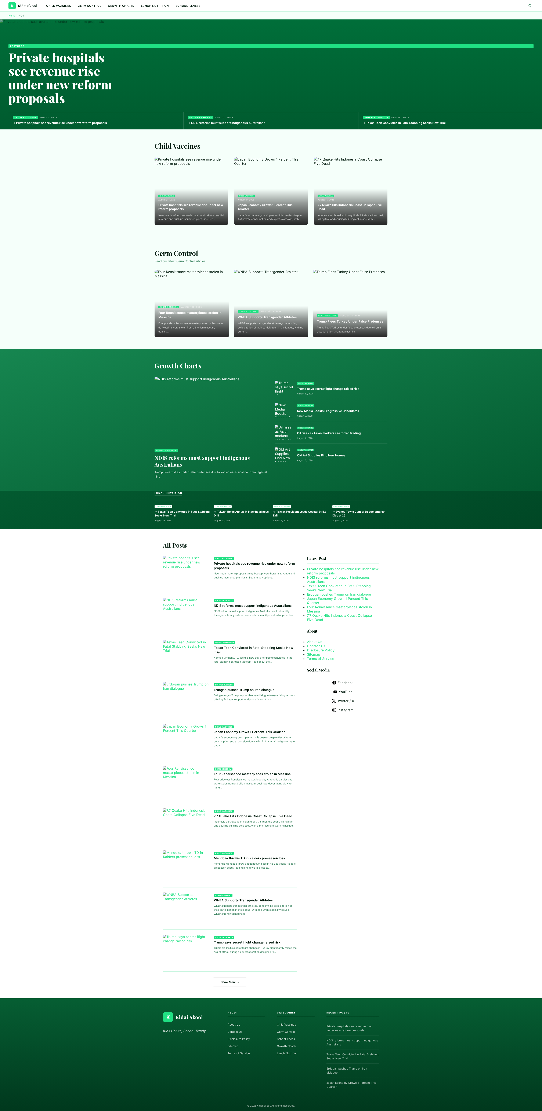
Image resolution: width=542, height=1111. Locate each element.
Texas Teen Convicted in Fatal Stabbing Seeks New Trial (406, 123)
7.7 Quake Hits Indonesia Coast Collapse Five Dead (350, 207)
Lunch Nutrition (155, 5)
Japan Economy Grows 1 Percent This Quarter (265, 207)
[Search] (530, 5)
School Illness (188, 5)
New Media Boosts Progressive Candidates (328, 411)
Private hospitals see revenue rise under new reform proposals (60, 77)
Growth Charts (121, 5)
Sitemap (313, 654)
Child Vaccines (58, 5)
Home (11, 15)
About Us (314, 642)
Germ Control (89, 5)
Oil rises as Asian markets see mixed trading (329, 433)
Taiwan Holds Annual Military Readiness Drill (241, 513)
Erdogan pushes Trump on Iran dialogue (244, 690)
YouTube (346, 692)
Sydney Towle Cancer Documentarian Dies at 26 (358, 513)
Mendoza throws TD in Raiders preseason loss (249, 858)
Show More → (230, 982)
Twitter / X (345, 701)
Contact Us (316, 646)
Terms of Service (320, 658)
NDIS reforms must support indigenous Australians (228, 123)
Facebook (346, 683)
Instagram (346, 710)
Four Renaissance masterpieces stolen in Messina (189, 315)
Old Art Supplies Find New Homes (321, 455)
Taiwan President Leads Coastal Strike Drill (299, 513)
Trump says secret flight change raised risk (328, 388)
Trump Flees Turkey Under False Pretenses (350, 321)
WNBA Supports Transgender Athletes (267, 317)
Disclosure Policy (321, 650)
